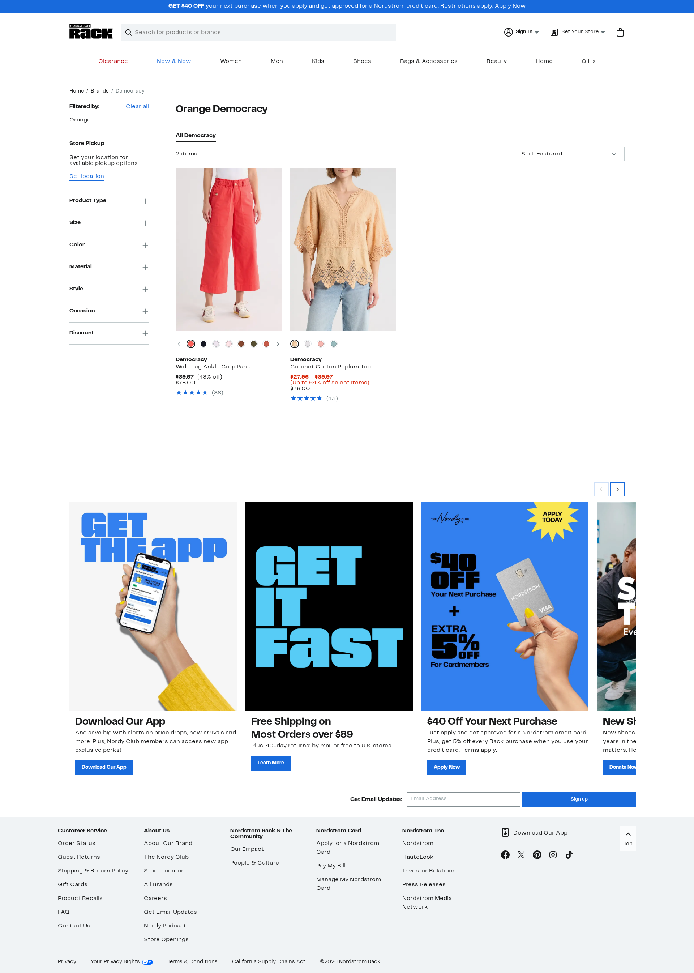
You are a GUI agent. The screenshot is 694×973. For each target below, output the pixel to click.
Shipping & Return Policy (93, 871)
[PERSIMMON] (266, 344)
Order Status (76, 843)
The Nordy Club (166, 857)
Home (544, 61)
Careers (155, 898)
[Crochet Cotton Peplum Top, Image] (343, 249)
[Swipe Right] (617, 489)
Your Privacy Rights (115, 962)
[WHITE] (216, 344)
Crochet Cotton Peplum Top (330, 367)
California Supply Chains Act (268, 962)
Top (628, 844)
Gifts (589, 61)
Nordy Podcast (165, 926)
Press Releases (424, 884)
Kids (318, 61)
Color (77, 244)
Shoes (362, 61)
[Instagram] (553, 856)
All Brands (158, 884)
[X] (521, 856)
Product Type (87, 200)
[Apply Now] (505, 606)
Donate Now (623, 767)
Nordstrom (417, 843)
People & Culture (254, 863)
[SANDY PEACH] (321, 344)
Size (75, 222)
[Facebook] (505, 856)
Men (277, 61)
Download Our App (104, 767)
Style (76, 288)
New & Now (174, 61)
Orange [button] (80, 120)
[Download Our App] (153, 606)
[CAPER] (254, 344)
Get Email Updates (170, 912)
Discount (81, 333)
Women (231, 61)
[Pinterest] (537, 856)
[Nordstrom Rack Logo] (91, 31)
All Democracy (196, 135)
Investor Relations (429, 871)
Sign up (579, 799)
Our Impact (247, 849)
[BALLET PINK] (229, 344)
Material (80, 266)
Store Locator (164, 871)
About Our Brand (168, 843)
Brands (100, 91)
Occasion (82, 310)
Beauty (497, 61)
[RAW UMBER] (241, 344)
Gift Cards (72, 884)
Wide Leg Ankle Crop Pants (214, 367)
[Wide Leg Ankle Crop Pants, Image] (228, 249)
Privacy (67, 962)
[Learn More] (329, 606)
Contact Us (74, 926)
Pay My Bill (331, 866)
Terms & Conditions (192, 962)
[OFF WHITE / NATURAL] (307, 344)
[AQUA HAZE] (334, 344)
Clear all (137, 106)
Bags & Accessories (429, 61)
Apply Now (510, 6)
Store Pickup (86, 143)
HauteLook (418, 857)
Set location (86, 176)
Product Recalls (80, 898)
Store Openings (166, 939)
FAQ (63, 912)
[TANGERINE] (191, 344)
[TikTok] (569, 856)
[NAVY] (203, 344)
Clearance (113, 61)
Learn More (271, 763)
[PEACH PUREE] (294, 344)
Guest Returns (79, 857)
